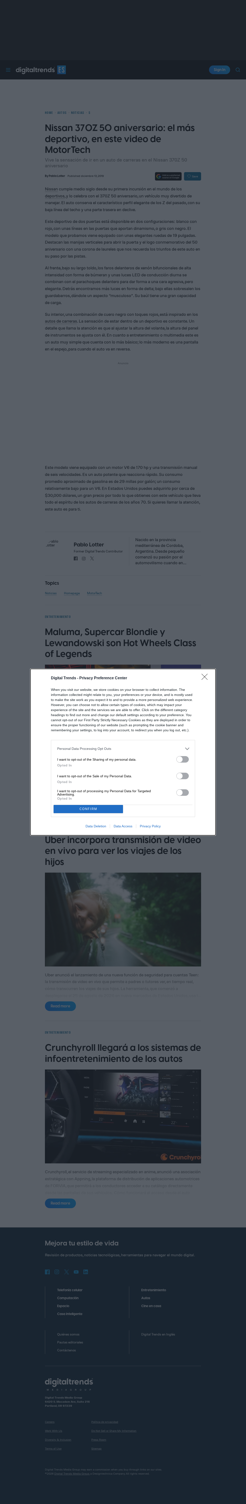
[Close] (206, 678)
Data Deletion (96, 826)
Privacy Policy (150, 826)
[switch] (182, 759)
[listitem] (123, 748)
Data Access (123, 826)
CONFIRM (88, 809)
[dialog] (123, 752)
